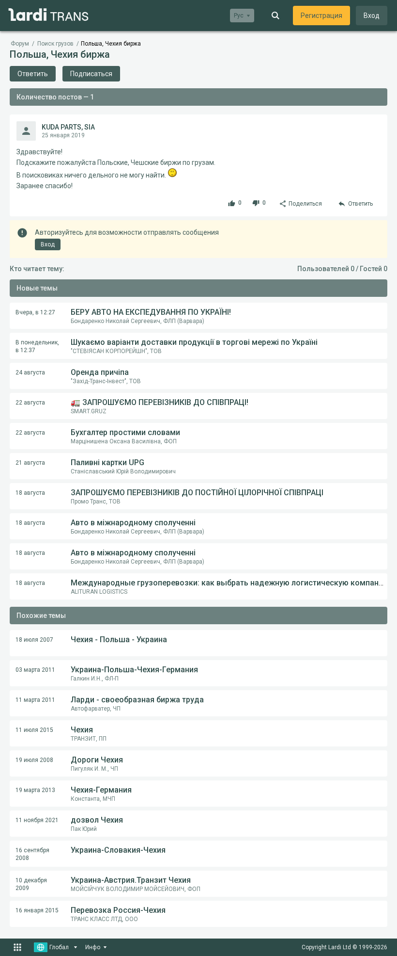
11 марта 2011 (35, 700)
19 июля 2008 (34, 760)
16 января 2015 (37, 910)
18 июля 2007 (34, 639)
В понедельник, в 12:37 (37, 346)
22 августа (30, 402)
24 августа (30, 372)
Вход (372, 15)
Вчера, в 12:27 (35, 312)
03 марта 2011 (35, 669)
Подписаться (91, 74)
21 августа (30, 462)
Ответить (32, 74)
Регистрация (321, 15)
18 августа (30, 492)
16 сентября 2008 (32, 854)
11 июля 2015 (34, 730)
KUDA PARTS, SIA (68, 127)
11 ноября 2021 (37, 820)
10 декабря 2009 (31, 884)
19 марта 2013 (35, 790)
